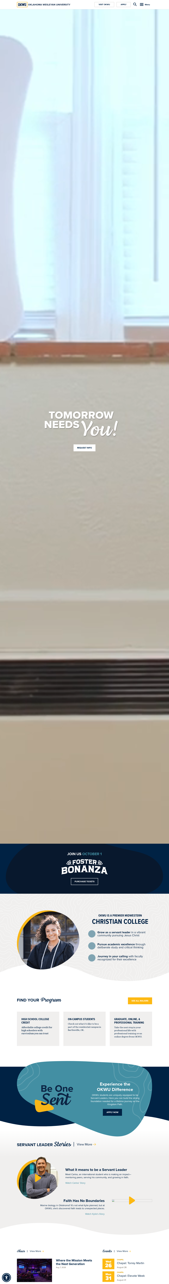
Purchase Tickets (85, 881)
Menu (147, 4)
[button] (38, 1178)
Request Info (84, 447)
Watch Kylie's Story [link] (95, 1214)
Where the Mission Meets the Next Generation (74, 1262)
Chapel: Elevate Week (131, 1276)
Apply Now (112, 1112)
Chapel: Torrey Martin (130, 1263)
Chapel (120, 1259)
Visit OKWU (104, 4)
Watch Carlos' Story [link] (75, 1183)
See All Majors (140, 1000)
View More (84, 1144)
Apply (123, 4)
